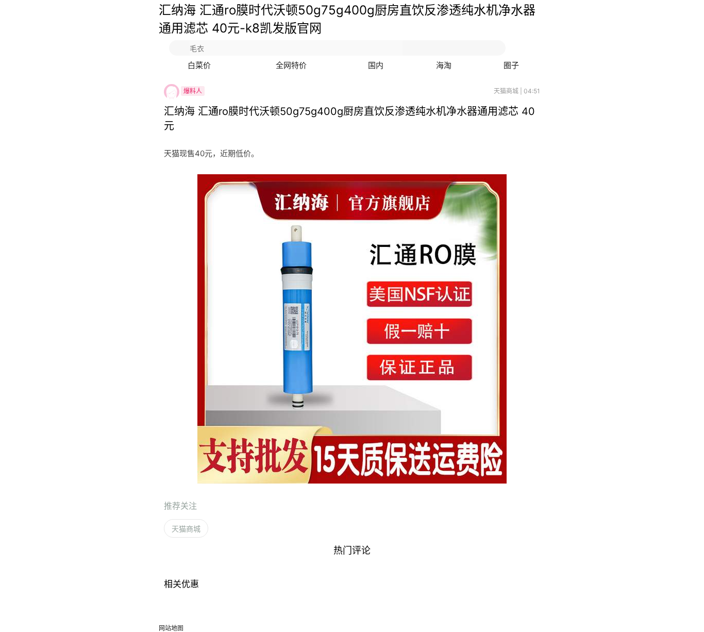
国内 (375, 65)
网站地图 (171, 628)
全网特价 (291, 65)
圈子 (511, 65)
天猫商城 (186, 528)
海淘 (443, 65)
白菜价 (199, 65)
